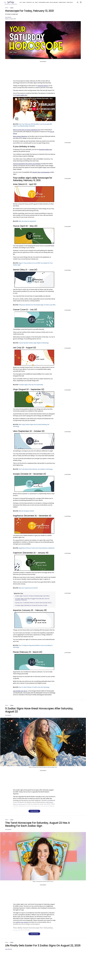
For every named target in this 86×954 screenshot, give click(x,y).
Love (21, 2)
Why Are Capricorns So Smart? (28, 588)
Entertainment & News (44, 2)
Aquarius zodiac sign (45, 149)
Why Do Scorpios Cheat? (26, 511)
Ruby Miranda (8, 949)
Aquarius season (43, 86)
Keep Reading (34, 811)
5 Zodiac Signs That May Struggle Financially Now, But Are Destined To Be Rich (32, 599)
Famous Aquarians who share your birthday (27, 164)
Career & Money (62, 2)
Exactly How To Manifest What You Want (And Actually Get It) (33, 602)
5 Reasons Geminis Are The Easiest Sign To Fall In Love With (37, 305)
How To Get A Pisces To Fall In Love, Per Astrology (34, 687)
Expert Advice (70, 2)
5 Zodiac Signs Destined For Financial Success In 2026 (31, 605)
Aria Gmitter (8, 17)
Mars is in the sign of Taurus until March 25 (26, 130)
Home (6, 7)
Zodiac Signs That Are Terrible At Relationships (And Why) (32, 596)
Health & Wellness (54, 2)
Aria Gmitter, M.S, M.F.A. (20, 691)
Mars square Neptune (20, 136)
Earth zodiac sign (21, 95)
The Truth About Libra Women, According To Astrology (36, 469)
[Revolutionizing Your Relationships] (10, 2)
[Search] (77, 2)
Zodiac (24, 2)
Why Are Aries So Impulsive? (27, 221)
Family (36, 2)
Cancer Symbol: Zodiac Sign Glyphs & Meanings (34, 343)
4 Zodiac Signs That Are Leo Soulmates (31, 385)
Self (33, 2)
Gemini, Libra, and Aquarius (41, 172)
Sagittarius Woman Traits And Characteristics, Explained (36, 548)
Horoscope (29, 2)
